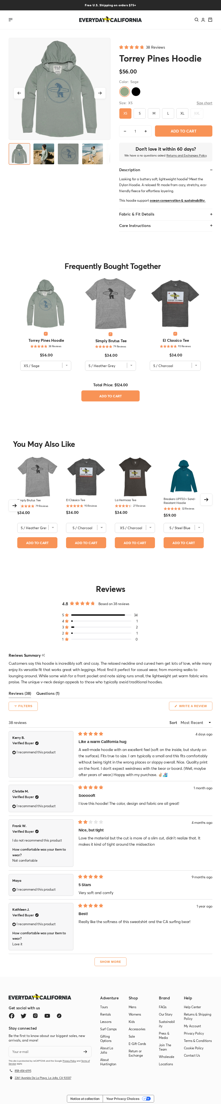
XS (125, 113)
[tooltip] (43, 655)
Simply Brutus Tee (111, 340)
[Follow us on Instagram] (35, 1016)
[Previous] (19, 93)
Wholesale (166, 1056)
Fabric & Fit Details (136, 214)
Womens (135, 1014)
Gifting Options (106, 1038)
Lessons (106, 1021)
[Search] (197, 20)
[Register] (85, 1051)
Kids (132, 1021)
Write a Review (195, 707)
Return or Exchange (136, 1053)
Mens (132, 1007)
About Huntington (108, 1062)
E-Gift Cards (137, 1044)
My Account (192, 1026)
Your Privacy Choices (122, 1099)
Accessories (137, 1029)
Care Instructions (135, 225)
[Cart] (210, 20)
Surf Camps (108, 1029)
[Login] (203, 20)
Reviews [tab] (20, 694)
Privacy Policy (69, 1060)
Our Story (165, 1014)
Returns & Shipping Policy (197, 1016)
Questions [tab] (47, 694)
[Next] (100, 93)
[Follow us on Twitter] (23, 1016)
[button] (142, 46)
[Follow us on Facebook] (11, 1016)
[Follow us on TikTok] (59, 1016)
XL (182, 113)
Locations (166, 1064)
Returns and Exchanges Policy (186, 155)
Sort (173, 722)
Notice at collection (84, 1099)
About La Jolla (106, 1050)
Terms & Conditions (198, 1040)
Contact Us (192, 1055)
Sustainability (167, 1023)
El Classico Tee (176, 340)
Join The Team (165, 1047)
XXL (197, 113)
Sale (132, 1036)
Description (129, 169)
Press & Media (164, 1035)
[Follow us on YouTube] (47, 1016)
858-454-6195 (23, 1071)
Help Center (192, 1007)
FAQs (163, 1007)
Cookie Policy (194, 1048)
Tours (104, 1007)
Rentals (105, 1014)
